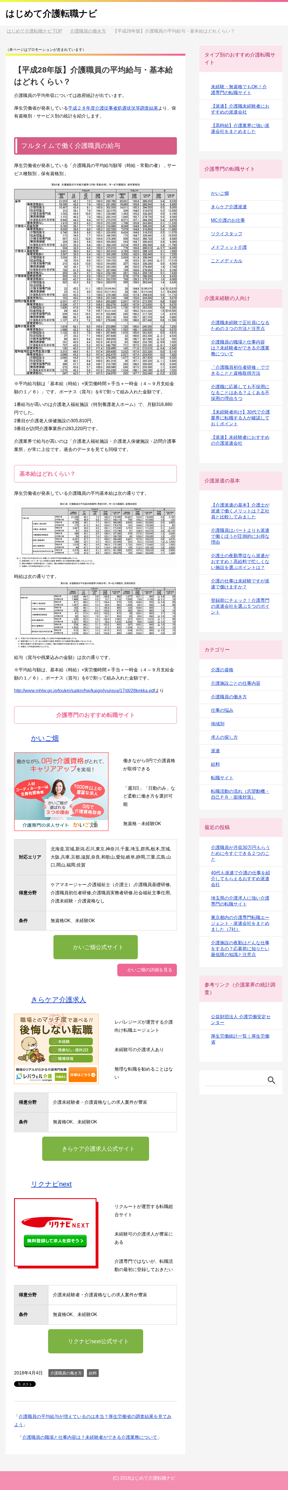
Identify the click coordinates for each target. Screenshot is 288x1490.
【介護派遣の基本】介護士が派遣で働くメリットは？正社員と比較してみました (240, 511)
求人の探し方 (224, 737)
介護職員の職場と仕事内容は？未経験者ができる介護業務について (89, 1437)
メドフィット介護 (229, 247)
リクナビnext (51, 1184)
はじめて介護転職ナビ (51, 13)
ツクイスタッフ (226, 233)
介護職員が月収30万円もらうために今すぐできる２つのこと (240, 853)
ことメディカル (226, 260)
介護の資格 (222, 669)
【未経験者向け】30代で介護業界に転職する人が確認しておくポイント (240, 418)
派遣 (215, 750)
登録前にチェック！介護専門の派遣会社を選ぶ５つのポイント (240, 606)
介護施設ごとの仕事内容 (235, 683)
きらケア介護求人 (58, 999)
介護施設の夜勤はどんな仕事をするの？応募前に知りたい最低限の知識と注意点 (240, 948)
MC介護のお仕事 (228, 220)
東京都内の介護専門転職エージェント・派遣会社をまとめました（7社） (240, 923)
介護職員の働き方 (66, 1373)
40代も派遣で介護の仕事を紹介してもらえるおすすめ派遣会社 (240, 878)
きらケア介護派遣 (229, 206)
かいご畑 (45, 738)
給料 (93, 1373)
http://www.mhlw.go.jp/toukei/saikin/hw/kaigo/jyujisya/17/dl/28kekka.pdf (84, 690)
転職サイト (222, 777)
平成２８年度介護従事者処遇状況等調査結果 (113, 108)
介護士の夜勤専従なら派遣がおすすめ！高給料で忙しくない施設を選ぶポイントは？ (240, 561)
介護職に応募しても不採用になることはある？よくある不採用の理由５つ (240, 392)
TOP (38, 31)
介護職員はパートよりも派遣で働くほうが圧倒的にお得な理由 (240, 536)
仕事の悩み (222, 710)
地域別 (217, 723)
